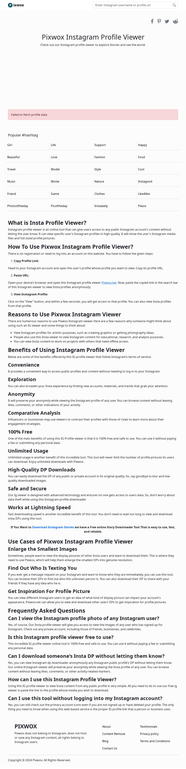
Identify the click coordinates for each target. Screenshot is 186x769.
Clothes (99, 194)
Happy (142, 145)
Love (54, 157)
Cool (141, 169)
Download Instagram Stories (53, 527)
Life (53, 145)
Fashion (99, 157)
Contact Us (109, 748)
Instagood (145, 181)
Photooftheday (17, 206)
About (106, 727)
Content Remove (113, 734)
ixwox (18, 5)
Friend (11, 194)
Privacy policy (149, 734)
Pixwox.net (109, 283)
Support (100, 145)
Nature (99, 181)
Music (11, 181)
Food (141, 157)
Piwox (142, 206)
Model (55, 169)
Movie (55, 181)
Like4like (144, 194)
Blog (105, 741)
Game (55, 194)
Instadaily (101, 206)
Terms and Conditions (155, 741)
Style (97, 169)
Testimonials (148, 727)
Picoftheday (59, 206)
